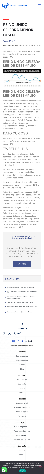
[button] (4, 333)
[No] (40, 467)
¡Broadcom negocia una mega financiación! (20, 287)
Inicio (4, 45)
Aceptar (22, 471)
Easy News (10, 45)
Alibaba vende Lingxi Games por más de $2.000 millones (22, 307)
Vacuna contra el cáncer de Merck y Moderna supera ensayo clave (21, 297)
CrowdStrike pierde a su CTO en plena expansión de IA (22, 292)
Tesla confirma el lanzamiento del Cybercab (20, 302)
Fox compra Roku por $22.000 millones (19, 312)
